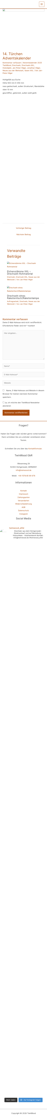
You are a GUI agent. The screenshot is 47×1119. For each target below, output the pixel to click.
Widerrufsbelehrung (23, 504)
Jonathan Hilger (33, 68)
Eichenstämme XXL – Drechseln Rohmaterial (20, 272)
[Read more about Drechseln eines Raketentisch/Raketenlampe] (23, 289)
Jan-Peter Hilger (19, 68)
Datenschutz (23, 510)
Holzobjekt (7, 68)
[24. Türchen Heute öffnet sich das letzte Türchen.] (17, 722)
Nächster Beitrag (23, 234)
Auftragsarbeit (13, 301)
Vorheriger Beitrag (23, 228)
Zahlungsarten (23, 497)
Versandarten (23, 501)
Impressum (23, 494)
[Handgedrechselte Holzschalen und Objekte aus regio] (5, 563)
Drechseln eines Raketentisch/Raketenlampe (23, 296)
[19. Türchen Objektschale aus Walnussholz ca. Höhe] (29, 991)
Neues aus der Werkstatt (13, 70)
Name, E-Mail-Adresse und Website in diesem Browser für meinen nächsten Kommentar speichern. (23, 393)
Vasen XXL (28, 70)
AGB (23, 507)
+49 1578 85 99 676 (26, 476)
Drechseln (16, 65)
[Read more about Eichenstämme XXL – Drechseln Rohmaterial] (23, 265)
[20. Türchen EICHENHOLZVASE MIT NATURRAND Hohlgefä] (17, 1000)
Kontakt (23, 491)
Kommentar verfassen (12, 63)
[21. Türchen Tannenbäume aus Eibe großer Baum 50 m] (5, 985)
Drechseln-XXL (28, 65)
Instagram (23, 514)
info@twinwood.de (23, 470)
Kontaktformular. (35, 449)
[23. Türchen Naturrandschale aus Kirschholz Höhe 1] (29, 626)
